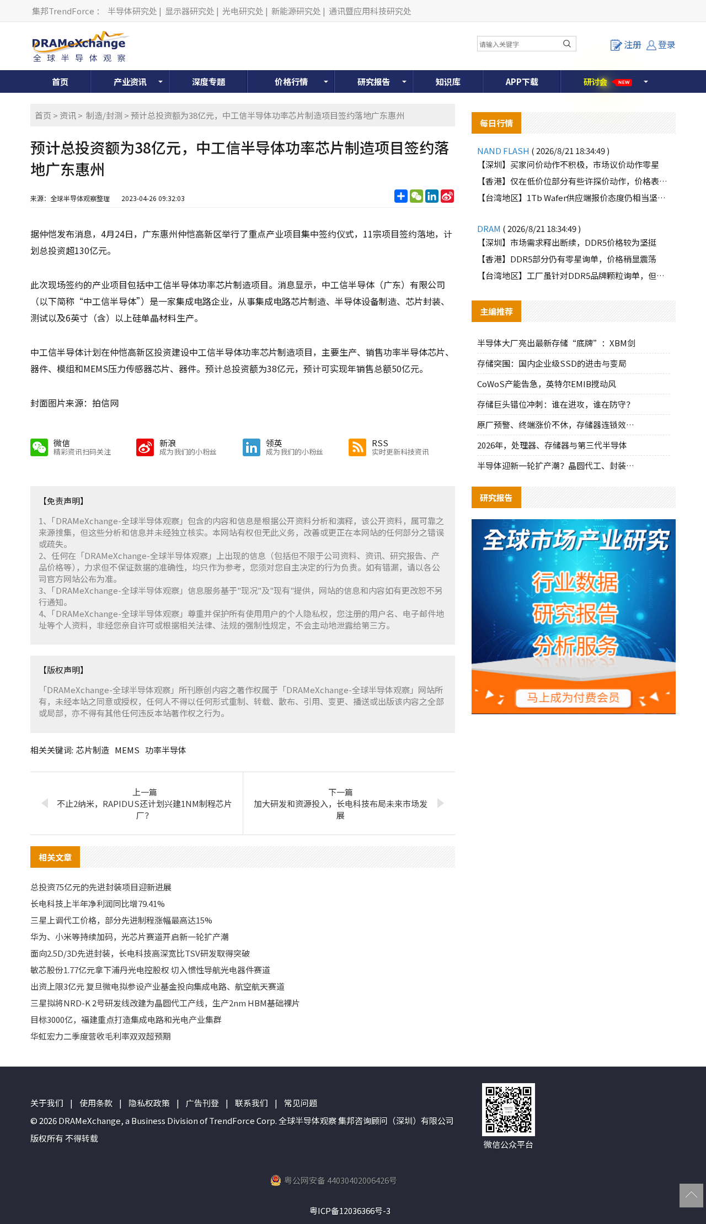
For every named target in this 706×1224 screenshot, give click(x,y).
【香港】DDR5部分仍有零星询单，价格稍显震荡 (566, 259)
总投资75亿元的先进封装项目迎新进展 (101, 887)
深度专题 (208, 81)
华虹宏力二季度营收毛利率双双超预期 (100, 1036)
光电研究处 (243, 11)
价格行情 (291, 81)
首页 (60, 81)
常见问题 (300, 1103)
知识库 (448, 81)
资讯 (68, 115)
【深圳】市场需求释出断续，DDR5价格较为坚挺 (566, 242)
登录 (667, 44)
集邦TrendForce (63, 11)
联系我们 (251, 1103)
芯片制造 (92, 750)
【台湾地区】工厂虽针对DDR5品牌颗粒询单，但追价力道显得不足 (573, 275)
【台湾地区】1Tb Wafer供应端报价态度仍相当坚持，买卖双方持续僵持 (573, 197)
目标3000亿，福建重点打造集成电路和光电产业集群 (126, 1019)
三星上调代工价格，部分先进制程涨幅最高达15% (121, 920)
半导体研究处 (132, 11)
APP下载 (522, 81)
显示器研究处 (190, 11)
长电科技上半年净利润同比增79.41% (97, 903)
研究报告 (374, 81)
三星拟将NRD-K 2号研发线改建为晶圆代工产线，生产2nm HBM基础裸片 (165, 1003)
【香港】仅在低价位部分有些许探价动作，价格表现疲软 (573, 181)
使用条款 (96, 1103)
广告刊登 (202, 1103)
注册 (632, 44)
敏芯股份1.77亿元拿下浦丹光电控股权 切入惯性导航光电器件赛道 (150, 969)
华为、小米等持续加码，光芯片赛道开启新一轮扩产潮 (129, 936)
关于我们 (46, 1103)
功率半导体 (165, 750)
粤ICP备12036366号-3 (350, 1210)
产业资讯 (130, 81)
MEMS (127, 750)
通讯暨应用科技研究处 (370, 11)
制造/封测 (104, 115)
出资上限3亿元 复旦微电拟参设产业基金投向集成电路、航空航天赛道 (157, 986)
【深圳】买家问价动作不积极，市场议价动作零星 (568, 164)
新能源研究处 (296, 11)
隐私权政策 (149, 1103)
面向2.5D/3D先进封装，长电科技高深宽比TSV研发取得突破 (140, 953)
